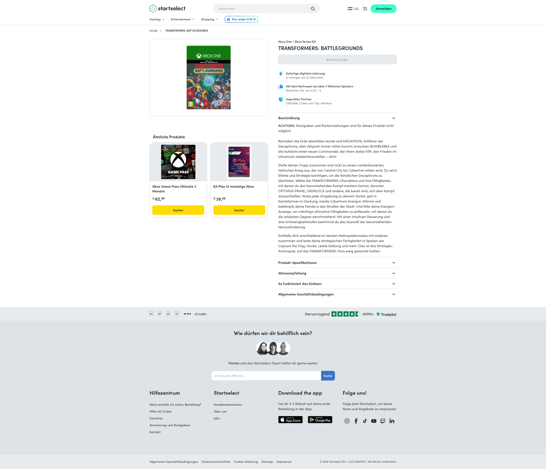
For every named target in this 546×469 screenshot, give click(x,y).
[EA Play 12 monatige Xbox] (239, 162)
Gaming (155, 19)
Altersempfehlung (292, 273)
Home (153, 30)
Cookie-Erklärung (246, 462)
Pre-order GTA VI (244, 19)
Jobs (217, 418)
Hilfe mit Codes (161, 411)
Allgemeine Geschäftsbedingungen (306, 294)
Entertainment (181, 19)
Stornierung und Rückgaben (170, 425)
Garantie (156, 418)
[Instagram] (347, 421)
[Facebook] (356, 421)
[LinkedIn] (391, 421)
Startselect (226, 392)
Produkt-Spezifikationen (297, 262)
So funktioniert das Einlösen (300, 283)
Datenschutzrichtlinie (216, 462)
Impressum (284, 462)
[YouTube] (373, 421)
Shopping (207, 19)
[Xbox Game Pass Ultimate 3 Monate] (178, 162)
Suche (328, 375)
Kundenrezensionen (228, 404)
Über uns (220, 411)
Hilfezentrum (165, 392)
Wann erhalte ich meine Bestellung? (175, 404)
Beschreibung (289, 117)
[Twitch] (382, 421)
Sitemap (267, 462)
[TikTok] (365, 421)
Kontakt (155, 432)
